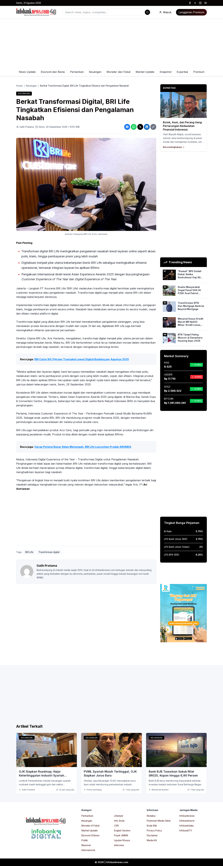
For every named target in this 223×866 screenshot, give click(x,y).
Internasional (88, 850)
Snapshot (165, 71)
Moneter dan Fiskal (118, 71)
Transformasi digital (49, 552)
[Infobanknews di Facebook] (190, 3)
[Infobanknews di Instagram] (200, 3)
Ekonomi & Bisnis (90, 835)
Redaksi (151, 815)
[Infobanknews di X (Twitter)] (195, 3)
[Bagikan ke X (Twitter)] (140, 127)
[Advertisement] (111, 43)
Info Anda (119, 820)
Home (19, 85)
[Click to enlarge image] (86, 184)
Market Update (145, 71)
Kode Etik (152, 825)
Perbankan (77, 71)
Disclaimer (152, 835)
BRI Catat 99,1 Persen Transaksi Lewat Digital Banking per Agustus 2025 (81, 359)
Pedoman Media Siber (159, 820)
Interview (119, 845)
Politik (84, 840)
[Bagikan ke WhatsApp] (134, 127)
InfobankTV (185, 830)
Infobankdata (186, 825)
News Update (27, 71)
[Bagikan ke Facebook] (127, 127)
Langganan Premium (191, 12)
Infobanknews (187, 815)
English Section (122, 830)
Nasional (86, 845)
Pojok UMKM (121, 835)
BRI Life (29, 552)
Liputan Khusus (122, 840)
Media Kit (152, 840)
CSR (116, 825)
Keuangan (95, 71)
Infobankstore (186, 820)
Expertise (182, 71)
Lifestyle (118, 815)
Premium (198, 71)
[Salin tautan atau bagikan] (153, 127)
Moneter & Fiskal (90, 825)
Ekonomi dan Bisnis (53, 71)
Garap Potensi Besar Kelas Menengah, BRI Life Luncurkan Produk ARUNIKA (82, 446)
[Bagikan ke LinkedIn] (147, 127)
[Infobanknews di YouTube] (205, 3)
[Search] (147, 12)
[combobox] (106, 12)
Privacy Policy (154, 830)
